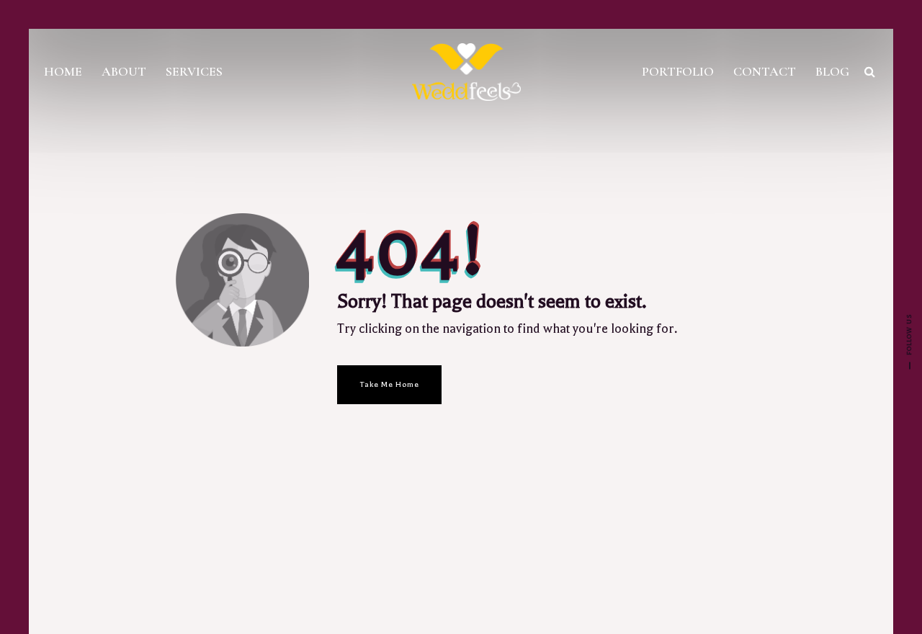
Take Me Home (389, 384)
